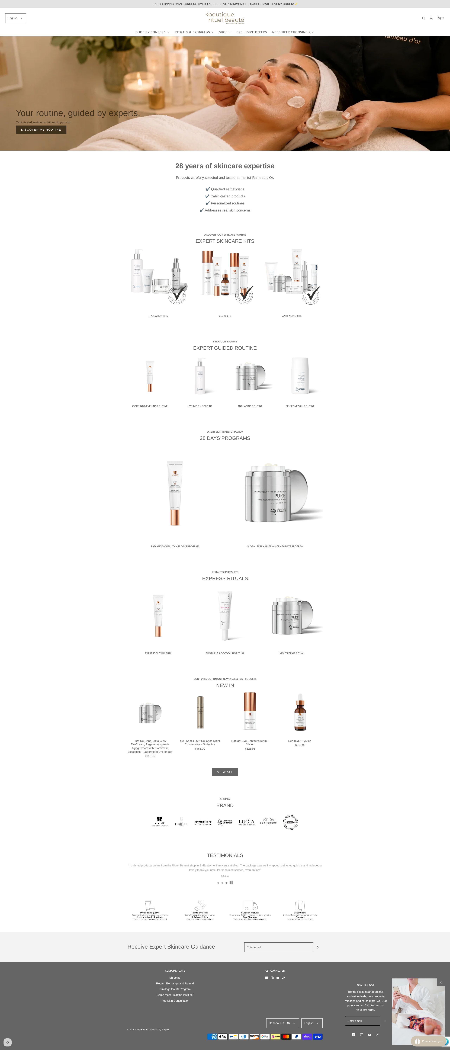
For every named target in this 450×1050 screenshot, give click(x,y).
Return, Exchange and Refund (175, 983)
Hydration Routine (200, 406)
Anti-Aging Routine (250, 406)
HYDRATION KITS (158, 315)
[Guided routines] (225, 93)
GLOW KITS (225, 315)
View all (225, 771)
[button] (231, 882)
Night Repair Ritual (291, 653)
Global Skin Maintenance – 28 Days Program (275, 546)
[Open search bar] (423, 18)
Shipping (175, 977)
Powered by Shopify (159, 1029)
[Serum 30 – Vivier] (300, 712)
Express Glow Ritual (158, 653)
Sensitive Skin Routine (300, 406)
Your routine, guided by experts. (78, 113)
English (13, 18)
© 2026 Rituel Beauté (137, 1029)
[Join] (318, 947)
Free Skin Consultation (175, 1000)
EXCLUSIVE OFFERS (252, 32)
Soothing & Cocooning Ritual (225, 653)
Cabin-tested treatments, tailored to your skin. (44, 122)
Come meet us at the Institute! (175, 994)
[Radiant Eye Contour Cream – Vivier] (250, 712)
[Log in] (431, 18)
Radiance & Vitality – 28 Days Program (175, 546)
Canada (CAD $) (279, 1023)
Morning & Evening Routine (150, 406)
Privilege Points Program (175, 989)
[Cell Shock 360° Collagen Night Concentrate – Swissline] (200, 712)
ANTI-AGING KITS (291, 315)
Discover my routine (41, 129)
